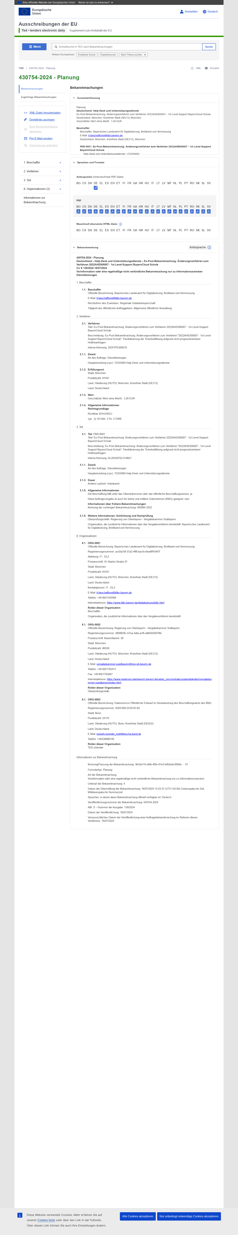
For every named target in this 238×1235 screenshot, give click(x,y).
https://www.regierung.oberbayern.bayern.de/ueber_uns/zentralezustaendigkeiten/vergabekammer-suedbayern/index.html (150, 681)
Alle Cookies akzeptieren (137, 1216)
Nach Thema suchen (132, 54)
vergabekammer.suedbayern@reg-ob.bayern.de (124, 664)
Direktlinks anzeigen (42, 119)
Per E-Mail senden (40, 138)
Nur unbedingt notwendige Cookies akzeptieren (189, 1216)
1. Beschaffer (32, 162)
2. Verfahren (31, 171)
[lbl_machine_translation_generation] (120, 224)
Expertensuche (108, 54)
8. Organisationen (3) (37, 188)
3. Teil (27, 180)
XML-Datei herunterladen (45, 112)
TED (21, 68)
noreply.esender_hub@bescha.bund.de (119, 733)
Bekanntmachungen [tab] (32, 88)
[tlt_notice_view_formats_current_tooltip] (209, 247)
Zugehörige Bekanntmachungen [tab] (38, 97)
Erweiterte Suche (86, 54)
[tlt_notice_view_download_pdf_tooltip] (78, 211)
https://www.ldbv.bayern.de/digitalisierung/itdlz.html (135, 602)
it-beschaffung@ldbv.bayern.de (105, 135)
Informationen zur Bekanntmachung (34, 200)
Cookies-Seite (46, 1220)
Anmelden (191, 11)
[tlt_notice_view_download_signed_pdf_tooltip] (96, 187)
